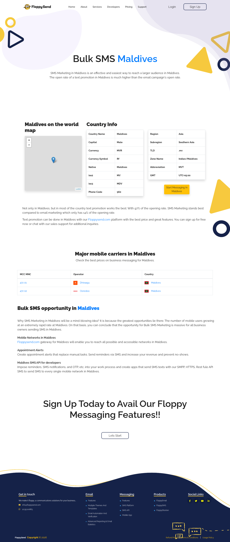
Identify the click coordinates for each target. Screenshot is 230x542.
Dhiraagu (85, 282)
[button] (97, 6)
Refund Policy (172, 538)
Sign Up (195, 6)
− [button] (29, 145)
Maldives (156, 282)
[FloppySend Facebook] (190, 500)
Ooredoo (84, 291)
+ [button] (29, 140)
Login (172, 6)
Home (71, 6)
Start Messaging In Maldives (176, 189)
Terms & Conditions (189, 538)
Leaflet (78, 189)
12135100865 (27, 509)
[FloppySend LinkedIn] (208, 500)
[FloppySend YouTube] (202, 500)
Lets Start (115, 435)
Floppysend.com (99, 219)
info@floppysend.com (31, 505)
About (84, 6)
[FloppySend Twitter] (196, 500)
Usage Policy (208, 538)
